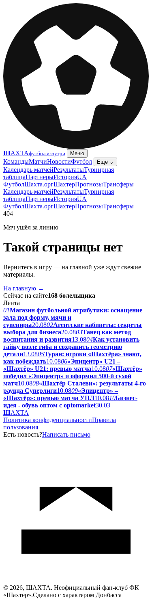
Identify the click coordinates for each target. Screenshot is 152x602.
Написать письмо (66, 434)
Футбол (81, 161)
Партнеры (40, 176)
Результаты (69, 169)
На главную (23, 288)
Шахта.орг (39, 184)
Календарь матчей (28, 169)
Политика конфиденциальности (47, 419)
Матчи (38, 161)
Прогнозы (89, 184)
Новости (59, 161)
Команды (16, 161)
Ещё (105, 162)
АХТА (16, 412)
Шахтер (64, 184)
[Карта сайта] (76, 581)
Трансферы (118, 184)
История (65, 176)
